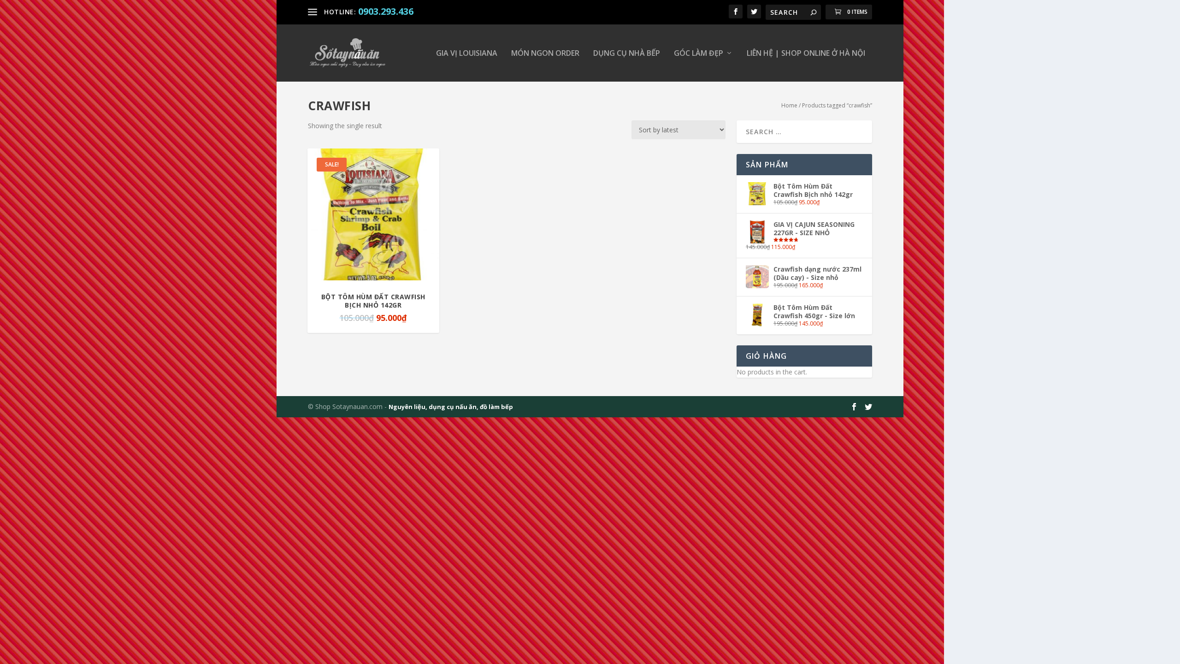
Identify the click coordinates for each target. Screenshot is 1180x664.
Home (789, 105)
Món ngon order (545, 53)
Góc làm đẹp (698, 53)
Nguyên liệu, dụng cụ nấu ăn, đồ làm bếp (451, 407)
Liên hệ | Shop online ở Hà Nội (806, 53)
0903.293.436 (385, 11)
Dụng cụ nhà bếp (626, 53)
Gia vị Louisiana (466, 53)
